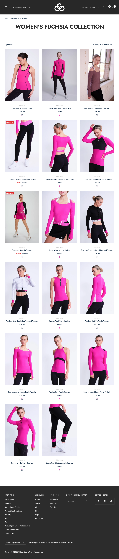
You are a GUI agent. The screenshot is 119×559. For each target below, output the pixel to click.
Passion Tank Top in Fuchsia (59, 392)
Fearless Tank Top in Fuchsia (59, 321)
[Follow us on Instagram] (105, 501)
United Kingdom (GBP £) (88, 7)
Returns (8, 503)
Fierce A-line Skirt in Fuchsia (59, 250)
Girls (37, 507)
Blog (6, 518)
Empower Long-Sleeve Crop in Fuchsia (59, 179)
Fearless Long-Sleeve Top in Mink (97, 108)
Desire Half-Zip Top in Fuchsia (22, 463)
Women (38, 503)
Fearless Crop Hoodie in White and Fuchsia (22, 321)
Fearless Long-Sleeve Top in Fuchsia (22, 392)
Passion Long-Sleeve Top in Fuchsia (97, 392)
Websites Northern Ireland (50, 542)
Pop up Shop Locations (13, 511)
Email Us (53, 507)
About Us (53, 503)
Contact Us (54, 500)
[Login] (103, 7)
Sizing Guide (9, 500)
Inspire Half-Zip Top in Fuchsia (59, 108)
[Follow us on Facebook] (98, 501)
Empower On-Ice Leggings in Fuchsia (22, 179)
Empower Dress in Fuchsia (22, 250)
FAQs (6, 522)
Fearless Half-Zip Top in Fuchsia (97, 321)
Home (6, 19)
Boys (37, 515)
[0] (113, 7)
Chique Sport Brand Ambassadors (17, 526)
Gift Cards (39, 518)
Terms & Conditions (12, 529)
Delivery (8, 515)
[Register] (87, 501)
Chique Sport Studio (12, 507)
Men (36, 511)
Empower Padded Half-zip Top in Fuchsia (97, 179)
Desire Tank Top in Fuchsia (22, 108)
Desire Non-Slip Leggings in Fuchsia (59, 463)
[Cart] (108, 7)
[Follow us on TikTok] (111, 501)
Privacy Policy (10, 533)
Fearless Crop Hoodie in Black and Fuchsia (97, 250)
